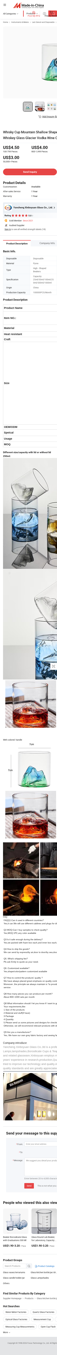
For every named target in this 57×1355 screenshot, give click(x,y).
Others (6, 1283)
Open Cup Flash (48, 1326)
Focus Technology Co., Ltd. (38, 1343)
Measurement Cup (42, 1319)
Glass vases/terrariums (14, 1272)
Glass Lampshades (40, 1277)
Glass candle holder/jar (14, 1277)
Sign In (8, 229)
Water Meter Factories (15, 1312)
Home (5, 22)
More (5, 1332)
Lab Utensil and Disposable (43, 22)
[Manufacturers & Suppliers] (28, 5)
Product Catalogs (45, 1266)
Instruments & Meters (20, 22)
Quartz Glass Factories (43, 1312)
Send (29, 1185)
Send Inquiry (30, 171)
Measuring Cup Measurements (19, 1326)
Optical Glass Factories (16, 1319)
